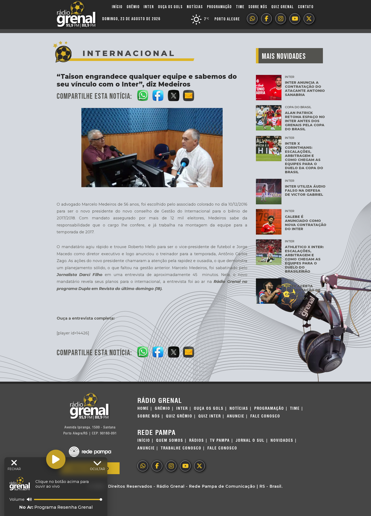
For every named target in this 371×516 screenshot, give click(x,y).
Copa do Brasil (298, 107)
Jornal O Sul (250, 440)
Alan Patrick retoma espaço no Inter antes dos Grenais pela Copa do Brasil (305, 121)
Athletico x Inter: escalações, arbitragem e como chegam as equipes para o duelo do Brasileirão (304, 259)
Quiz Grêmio (179, 416)
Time (240, 6)
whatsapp (252, 18)
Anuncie (235, 416)
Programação (219, 6)
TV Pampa (220, 440)
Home (143, 408)
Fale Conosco (265, 416)
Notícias (195, 6)
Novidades (282, 440)
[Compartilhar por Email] (189, 94)
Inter (149, 6)
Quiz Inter (209, 416)
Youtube (294, 18)
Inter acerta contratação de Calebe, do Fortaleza (303, 292)
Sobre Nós (257, 6)
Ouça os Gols (170, 6)
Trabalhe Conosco (181, 448)
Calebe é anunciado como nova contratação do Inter (305, 223)
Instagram (280, 18)
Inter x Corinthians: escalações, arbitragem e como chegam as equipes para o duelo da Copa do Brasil (304, 157)
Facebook (266, 18)
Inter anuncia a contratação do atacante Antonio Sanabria (305, 88)
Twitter (309, 18)
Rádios (196, 440)
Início (117, 6)
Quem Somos (169, 440)
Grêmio (133, 6)
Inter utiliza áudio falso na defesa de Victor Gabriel (305, 190)
